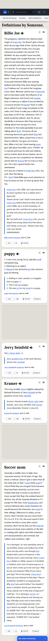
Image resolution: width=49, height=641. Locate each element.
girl (29, 269)
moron (32, 594)
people (37, 98)
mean (37, 509)
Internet (40, 525)
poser (38, 144)
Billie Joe (7, 238)
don (10, 177)
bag (37, 551)
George (39, 404)
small (39, 259)
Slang (9, 269)
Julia (36, 401)
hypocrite (40, 91)
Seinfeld (15, 358)
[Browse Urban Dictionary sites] (6, 12)
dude (18, 353)
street (28, 288)
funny (12, 353)
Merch (38, 299)
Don (6, 88)
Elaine (31, 401)
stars (21, 358)
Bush (19, 131)
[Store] (39, 12)
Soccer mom (8, 626)
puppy (6, 293)
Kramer (7, 413)
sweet (27, 482)
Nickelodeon (33, 502)
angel (38, 482)
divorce (21, 160)
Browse (22, 18)
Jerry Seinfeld (9, 367)
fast (20, 284)
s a (8, 353)
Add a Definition (35, 18)
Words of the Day (9, 18)
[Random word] (33, 12)
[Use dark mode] (44, 12)
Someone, (17, 238)
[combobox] (23, 12)
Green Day (17, 42)
